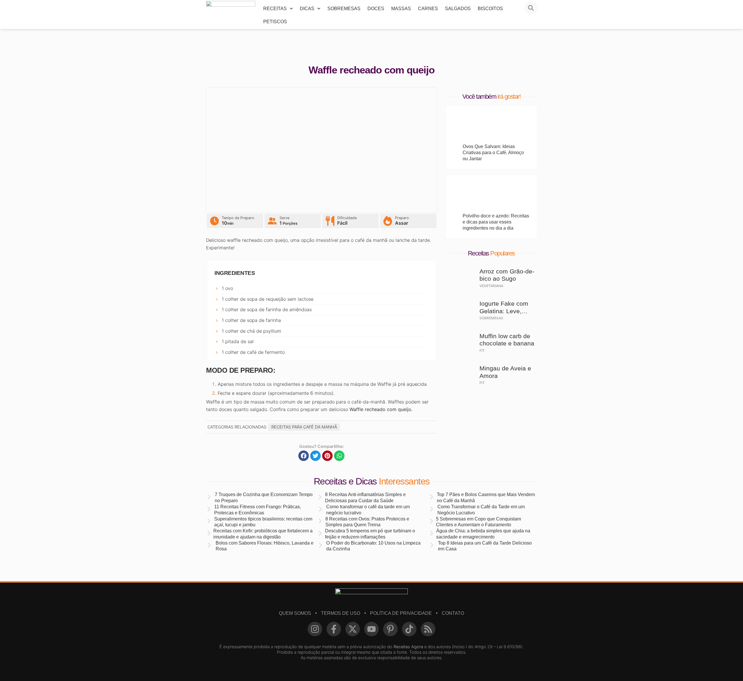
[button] (303, 456)
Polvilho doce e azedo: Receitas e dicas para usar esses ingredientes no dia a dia (496, 221)
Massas (401, 8)
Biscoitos (490, 8)
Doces (375, 8)
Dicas (307, 8)
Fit (482, 350)
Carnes (428, 8)
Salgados (458, 8)
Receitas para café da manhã (304, 426)
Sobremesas (343, 8)
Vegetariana (491, 286)
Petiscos (275, 21)
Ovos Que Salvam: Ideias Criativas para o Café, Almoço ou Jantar (493, 152)
